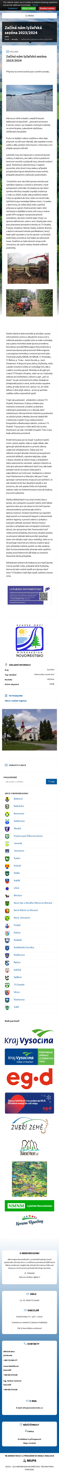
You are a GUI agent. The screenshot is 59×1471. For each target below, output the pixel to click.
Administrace (13, 1456)
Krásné (17, 865)
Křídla (17, 873)
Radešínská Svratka (24, 947)
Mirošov (18, 895)
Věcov (17, 992)
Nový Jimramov (22, 917)
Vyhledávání (10, 777)
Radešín (18, 939)
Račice (17, 932)
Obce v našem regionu (16, 700)
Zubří (16, 1006)
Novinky (15, 39)
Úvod (7, 39)
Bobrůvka (19, 806)
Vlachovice (19, 999)
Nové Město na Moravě (26, 910)
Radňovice (19, 954)
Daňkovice (19, 821)
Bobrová (18, 798)
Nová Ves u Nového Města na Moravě (33, 902)
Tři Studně (19, 984)
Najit (53, 781)
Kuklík (17, 880)
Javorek (18, 843)
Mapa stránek (29, 1443)
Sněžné (17, 969)
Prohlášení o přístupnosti (29, 1439)
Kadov (17, 858)
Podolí (17, 925)
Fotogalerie (16, 695)
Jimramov (19, 850)
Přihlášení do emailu (34, 1456)
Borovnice (19, 813)
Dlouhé (17, 828)
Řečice (17, 962)
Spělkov (18, 977)
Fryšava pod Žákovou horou (28, 835)
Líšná (16, 887)
